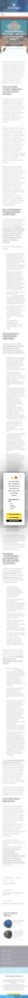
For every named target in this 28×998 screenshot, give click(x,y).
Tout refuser (14, 517)
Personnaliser (14, 521)
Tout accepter (14, 514)
